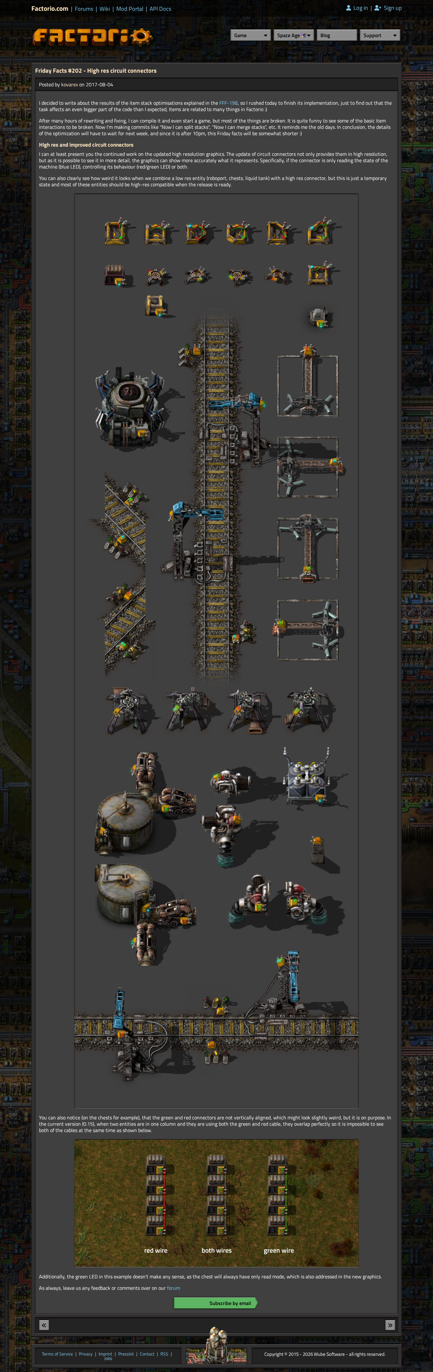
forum (173, 1288)
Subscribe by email (230, 1303)
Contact (147, 1354)
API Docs (160, 9)
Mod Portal (129, 9)
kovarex (69, 84)
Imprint (105, 1354)
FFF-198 (228, 103)
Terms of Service (57, 1354)
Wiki (105, 9)
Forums (84, 9)
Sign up (392, 8)
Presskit (126, 1354)
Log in (360, 8)
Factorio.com (49, 8)
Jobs (108, 1358)
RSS (164, 1354)
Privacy (86, 1354)
